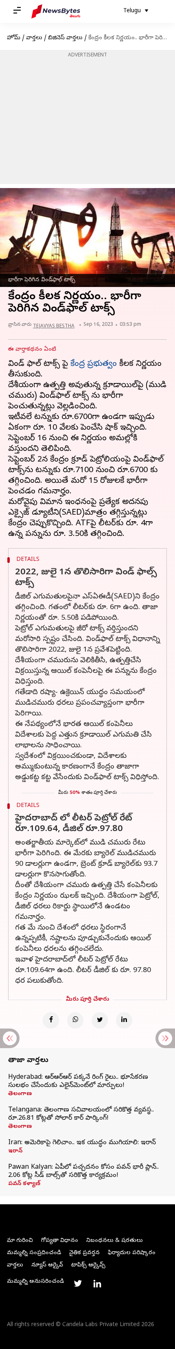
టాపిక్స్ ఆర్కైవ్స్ (88, 1265)
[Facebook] (51, 1020)
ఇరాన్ (15, 1151)
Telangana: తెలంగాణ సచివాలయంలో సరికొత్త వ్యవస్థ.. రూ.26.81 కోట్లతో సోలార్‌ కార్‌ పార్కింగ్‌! (81, 1114)
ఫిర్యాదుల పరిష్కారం (131, 1253)
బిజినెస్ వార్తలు (65, 38)
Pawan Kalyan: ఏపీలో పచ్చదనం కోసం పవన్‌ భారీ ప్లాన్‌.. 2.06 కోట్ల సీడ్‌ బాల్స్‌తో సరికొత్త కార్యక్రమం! (83, 1171)
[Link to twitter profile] (78, 1283)
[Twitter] (100, 1020)
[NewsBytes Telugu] (55, 11)
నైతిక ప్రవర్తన (84, 1253)
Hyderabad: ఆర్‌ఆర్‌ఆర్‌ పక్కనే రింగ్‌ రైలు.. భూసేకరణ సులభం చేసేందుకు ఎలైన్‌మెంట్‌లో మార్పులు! (78, 1081)
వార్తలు (34, 38)
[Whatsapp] (75, 1020)
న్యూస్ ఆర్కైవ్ (47, 1265)
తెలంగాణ (20, 1094)
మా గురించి (20, 1241)
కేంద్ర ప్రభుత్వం (93, 364)
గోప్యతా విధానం (59, 1241)
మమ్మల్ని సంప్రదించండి (34, 1253)
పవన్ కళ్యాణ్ (24, 1184)
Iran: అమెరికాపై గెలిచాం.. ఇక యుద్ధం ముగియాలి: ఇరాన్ (82, 1143)
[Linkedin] (124, 1020)
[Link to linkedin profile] (97, 1283)
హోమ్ (13, 38)
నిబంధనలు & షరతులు (114, 1241)
